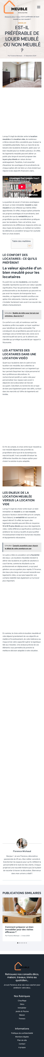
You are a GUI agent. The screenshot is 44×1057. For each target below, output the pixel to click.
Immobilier (22, 23)
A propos (22, 1047)
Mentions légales (22, 1037)
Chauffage (22, 1001)
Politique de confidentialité (22, 1033)
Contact (22, 1044)
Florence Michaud (16, 56)
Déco (18, 17)
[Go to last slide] (6, 919)
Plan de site (22, 1040)
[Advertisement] (22, 112)
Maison (22, 1015)
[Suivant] (38, 919)
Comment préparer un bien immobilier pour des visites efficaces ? (19, 929)
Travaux (22, 1019)
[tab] (17, 942)
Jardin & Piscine (22, 1011)
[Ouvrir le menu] (38, 7)
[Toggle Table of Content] (28, 245)
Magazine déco (10, 17)
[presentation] (22, 910)
